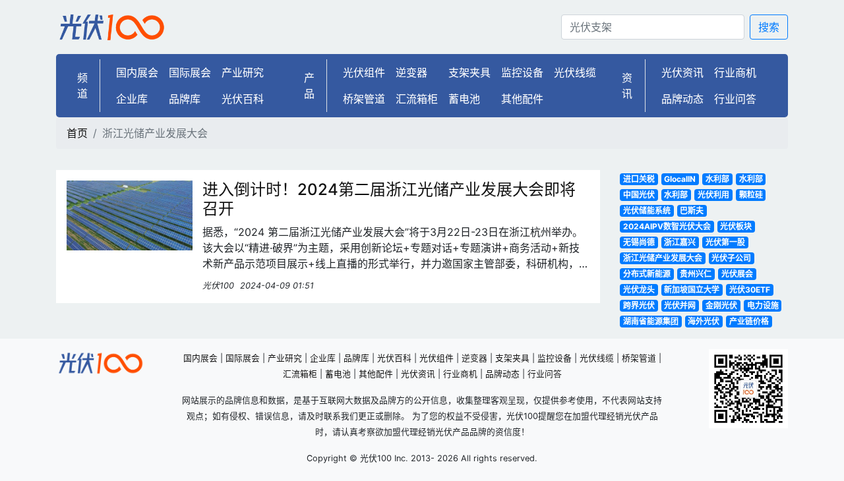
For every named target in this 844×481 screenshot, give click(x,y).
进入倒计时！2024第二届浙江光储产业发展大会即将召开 (389, 199)
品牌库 (184, 98)
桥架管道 (364, 98)
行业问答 (735, 98)
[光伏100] (112, 27)
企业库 (132, 98)
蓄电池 (464, 98)
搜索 (768, 27)
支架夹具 (469, 72)
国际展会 (190, 72)
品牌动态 (682, 98)
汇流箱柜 (417, 98)
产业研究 (243, 72)
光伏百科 (243, 98)
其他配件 (522, 98)
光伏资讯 (682, 72)
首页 (77, 133)
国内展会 (137, 72)
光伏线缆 (575, 72)
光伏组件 (364, 72)
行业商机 (735, 72)
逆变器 (411, 72)
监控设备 (522, 72)
